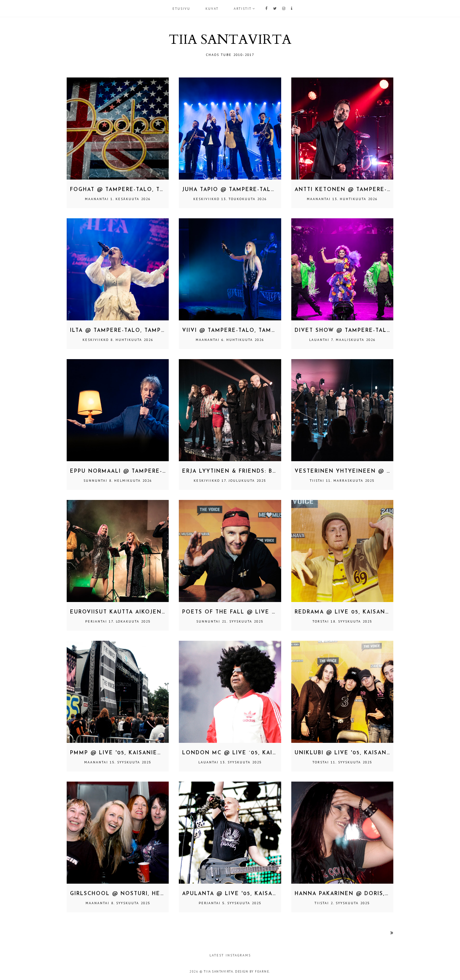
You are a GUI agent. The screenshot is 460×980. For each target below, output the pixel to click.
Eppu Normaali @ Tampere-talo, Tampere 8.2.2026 (154, 471)
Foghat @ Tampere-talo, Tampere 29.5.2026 (143, 189)
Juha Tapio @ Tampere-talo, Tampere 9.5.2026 (259, 189)
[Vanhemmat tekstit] (391, 932)
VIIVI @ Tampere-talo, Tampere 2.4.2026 (248, 330)
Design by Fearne (252, 971)
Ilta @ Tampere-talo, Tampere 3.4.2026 (135, 330)
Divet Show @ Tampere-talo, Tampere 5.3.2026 (373, 330)
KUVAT (212, 8)
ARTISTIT (243, 8)
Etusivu (181, 8)
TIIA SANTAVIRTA (218, 971)
